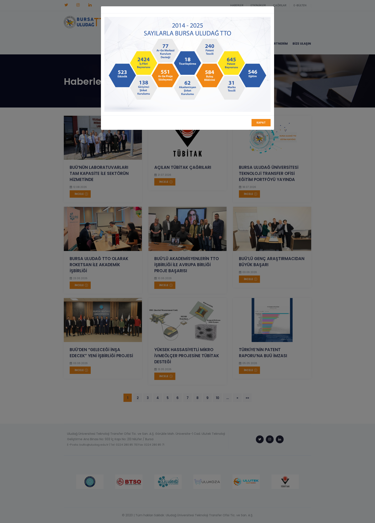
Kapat (261, 122)
